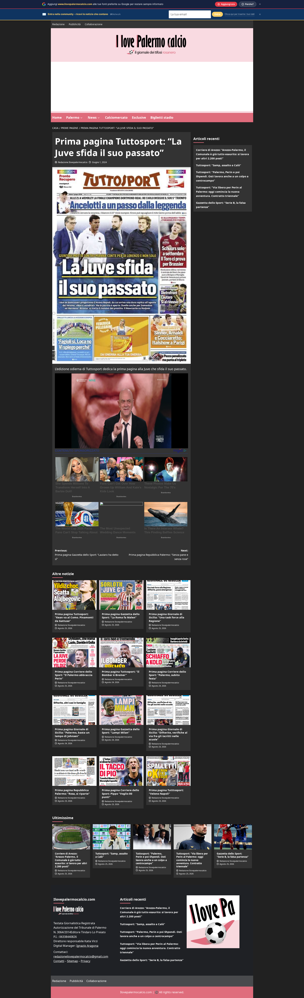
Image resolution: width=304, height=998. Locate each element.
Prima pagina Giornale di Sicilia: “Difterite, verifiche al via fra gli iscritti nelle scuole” (168, 734)
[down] (81, 117)
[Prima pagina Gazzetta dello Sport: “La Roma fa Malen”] (121, 595)
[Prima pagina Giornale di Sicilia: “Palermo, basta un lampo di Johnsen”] (74, 710)
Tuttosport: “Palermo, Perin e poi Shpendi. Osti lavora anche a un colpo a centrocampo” (222, 176)
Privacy (85, 961)
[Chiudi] (260, 4)
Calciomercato (116, 117)
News (92, 117)
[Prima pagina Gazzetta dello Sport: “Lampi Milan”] (121, 710)
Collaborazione (93, 24)
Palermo (72, 117)
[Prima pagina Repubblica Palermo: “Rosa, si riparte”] (74, 771)
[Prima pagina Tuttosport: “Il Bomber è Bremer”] (121, 652)
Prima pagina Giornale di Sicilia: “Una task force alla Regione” (166, 617)
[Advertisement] (152, 86)
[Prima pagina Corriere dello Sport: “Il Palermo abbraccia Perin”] (74, 652)
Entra (217, 14)
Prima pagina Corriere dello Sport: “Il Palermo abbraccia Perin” (73, 675)
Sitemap (72, 961)
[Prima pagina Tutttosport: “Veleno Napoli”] (168, 771)
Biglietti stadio (161, 117)
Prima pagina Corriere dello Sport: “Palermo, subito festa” (167, 675)
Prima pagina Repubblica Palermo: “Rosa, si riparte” (72, 791)
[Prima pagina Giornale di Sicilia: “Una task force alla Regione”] (168, 595)
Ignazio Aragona (87, 946)
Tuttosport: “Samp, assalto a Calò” (218, 165)
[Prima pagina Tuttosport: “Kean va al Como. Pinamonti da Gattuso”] (74, 595)
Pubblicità (75, 24)
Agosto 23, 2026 (159, 746)
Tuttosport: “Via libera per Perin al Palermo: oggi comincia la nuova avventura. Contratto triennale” (219, 192)
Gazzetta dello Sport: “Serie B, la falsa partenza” (221, 205)
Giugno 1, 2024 (99, 162)
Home (57, 117)
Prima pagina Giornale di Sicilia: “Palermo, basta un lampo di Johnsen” (72, 732)
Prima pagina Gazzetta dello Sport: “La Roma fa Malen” (121, 615)
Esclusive (139, 117)
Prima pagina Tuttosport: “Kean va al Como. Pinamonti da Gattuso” (74, 617)
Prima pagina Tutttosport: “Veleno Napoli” (166, 791)
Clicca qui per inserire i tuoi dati (240, 14)
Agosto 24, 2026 (112, 682)
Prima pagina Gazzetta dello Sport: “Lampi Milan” (121, 730)
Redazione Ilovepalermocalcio (72, 162)
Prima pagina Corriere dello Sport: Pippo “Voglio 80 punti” (120, 793)
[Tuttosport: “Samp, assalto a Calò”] (112, 836)
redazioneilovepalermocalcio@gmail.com (80, 956)
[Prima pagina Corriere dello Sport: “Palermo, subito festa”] (168, 652)
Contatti (58, 961)
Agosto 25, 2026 (65, 628)
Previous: (86, 555)
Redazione (58, 24)
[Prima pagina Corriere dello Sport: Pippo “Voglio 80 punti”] (121, 771)
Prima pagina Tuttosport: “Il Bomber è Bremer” (120, 673)
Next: (158, 555)
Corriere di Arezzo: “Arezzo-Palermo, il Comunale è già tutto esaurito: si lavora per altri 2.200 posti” (222, 154)
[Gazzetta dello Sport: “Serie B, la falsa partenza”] (233, 836)
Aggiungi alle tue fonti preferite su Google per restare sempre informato (105, 4)
